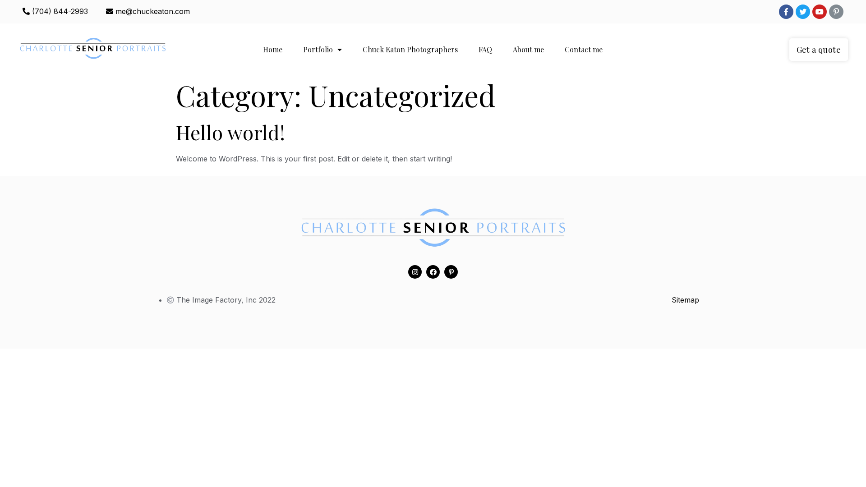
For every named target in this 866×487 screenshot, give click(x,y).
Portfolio (318, 49)
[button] (818, 49)
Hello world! (230, 132)
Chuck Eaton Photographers (410, 49)
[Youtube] (819, 12)
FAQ (485, 49)
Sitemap (685, 299)
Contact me (584, 49)
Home (272, 49)
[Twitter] (803, 12)
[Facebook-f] (786, 12)
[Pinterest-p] (836, 12)
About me (528, 49)
